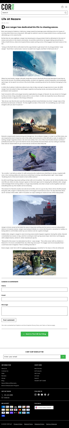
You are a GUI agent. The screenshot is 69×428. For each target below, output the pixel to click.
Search (36, 378)
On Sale (36, 376)
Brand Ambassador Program (10, 385)
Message (5, 305)
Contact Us (5, 371)
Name (4, 286)
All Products (38, 371)
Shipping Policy (39, 424)
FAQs (3, 373)
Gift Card (37, 373)
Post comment (9, 320)
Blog (3, 380)
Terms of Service (47, 325)
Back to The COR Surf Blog (36, 334)
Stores (3, 378)
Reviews (4, 376)
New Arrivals (38, 368)
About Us (4, 368)
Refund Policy (28, 424)
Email (3, 295)
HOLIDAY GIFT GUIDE (40, 380)
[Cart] (62, 7)
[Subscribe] (63, 357)
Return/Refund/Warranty (9, 383)
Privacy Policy (35, 325)
